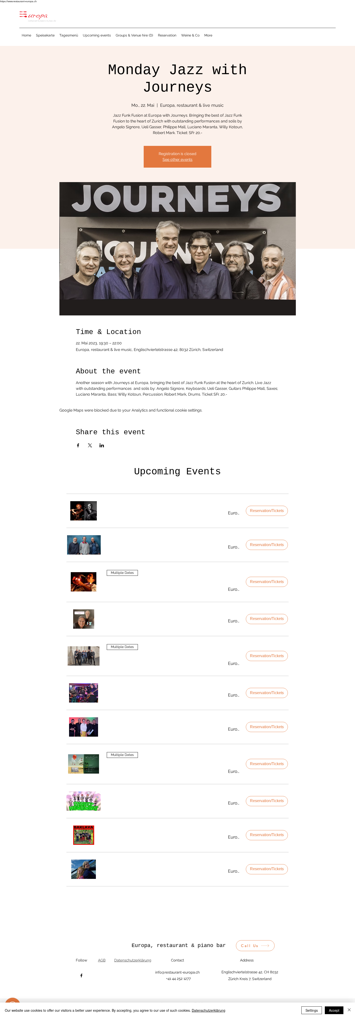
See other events (177, 159)
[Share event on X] (90, 445)
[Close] (349, 1010)
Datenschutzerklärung (208, 1010)
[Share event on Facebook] (78, 445)
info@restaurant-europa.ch (177, 972)
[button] (161, 513)
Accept (334, 1010)
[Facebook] (81, 975)
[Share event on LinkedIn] (101, 445)
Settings (311, 1010)
